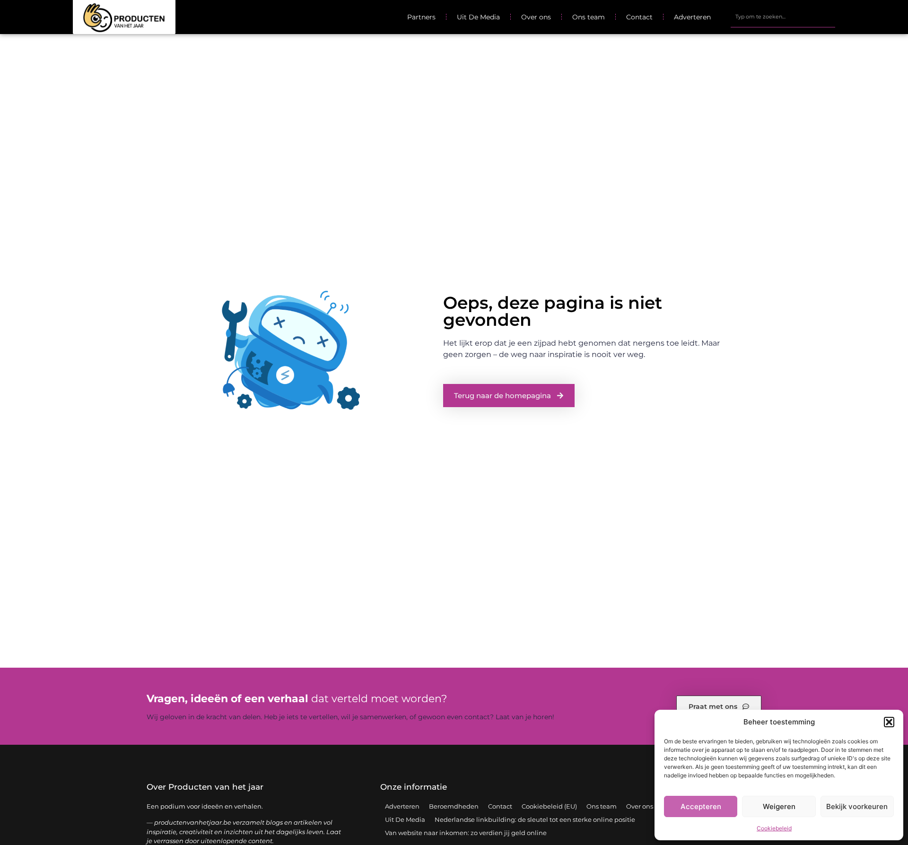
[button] (889, 722)
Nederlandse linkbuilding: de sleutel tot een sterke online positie (535, 819)
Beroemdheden (454, 806)
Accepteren (701, 806)
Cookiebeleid (774, 828)
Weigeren (779, 806)
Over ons (536, 17)
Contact (639, 17)
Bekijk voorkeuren (857, 806)
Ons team (588, 17)
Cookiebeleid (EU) (549, 806)
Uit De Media (478, 17)
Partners (421, 17)
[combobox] (783, 17)
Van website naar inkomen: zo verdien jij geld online (466, 832)
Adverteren (692, 17)
